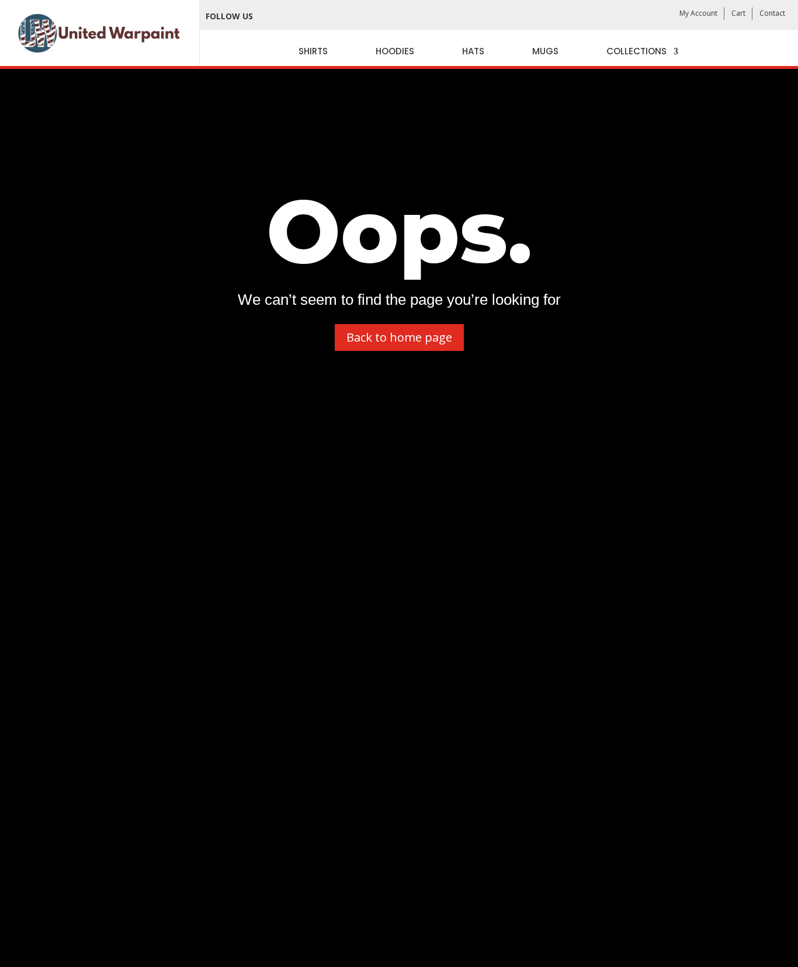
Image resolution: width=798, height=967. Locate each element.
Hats (473, 51)
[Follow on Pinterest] (346, 16)
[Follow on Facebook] (269, 16)
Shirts (313, 51)
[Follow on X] (295, 16)
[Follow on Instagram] (320, 16)
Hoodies (395, 51)
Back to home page (399, 337)
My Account (698, 13)
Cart (738, 13)
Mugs (545, 51)
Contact (772, 13)
